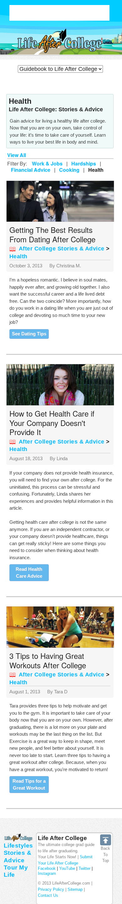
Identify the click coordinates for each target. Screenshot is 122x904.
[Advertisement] (59, 13)
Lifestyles (18, 845)
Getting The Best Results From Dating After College (52, 234)
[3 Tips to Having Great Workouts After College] (61, 626)
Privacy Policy (51, 889)
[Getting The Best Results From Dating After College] (61, 200)
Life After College (62, 838)
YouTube (67, 868)
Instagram (47, 873)
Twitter (84, 868)
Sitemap (75, 889)
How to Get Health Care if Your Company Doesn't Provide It (51, 422)
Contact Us (48, 895)
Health (18, 256)
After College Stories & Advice (61, 248)
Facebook (47, 868)
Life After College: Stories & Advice (56, 109)
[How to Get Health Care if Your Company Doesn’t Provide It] (61, 384)
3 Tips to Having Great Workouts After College (47, 660)
